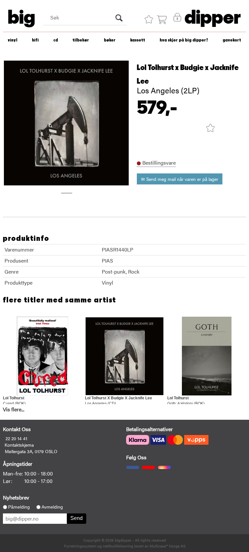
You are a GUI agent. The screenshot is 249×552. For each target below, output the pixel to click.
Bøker (110, 40)
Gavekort (232, 40)
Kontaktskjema (19, 444)
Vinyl (13, 40)
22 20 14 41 (16, 438)
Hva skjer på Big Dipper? (184, 40)
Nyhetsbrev (16, 497)
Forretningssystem (80, 546)
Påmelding (19, 507)
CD (55, 40)
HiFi (35, 40)
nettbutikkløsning (118, 546)
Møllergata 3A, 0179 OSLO (31, 451)
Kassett (137, 40)
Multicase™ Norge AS (167, 546)
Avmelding (52, 507)
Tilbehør (81, 40)
